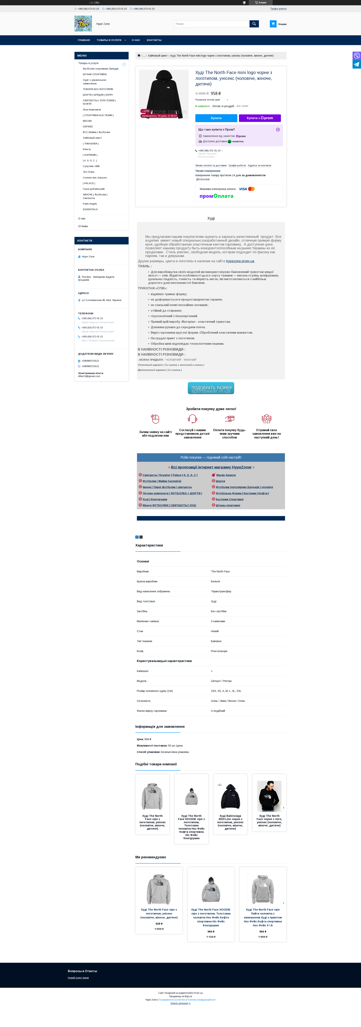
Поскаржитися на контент (172, 999)
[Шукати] (254, 23)
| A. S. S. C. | (90, 160)
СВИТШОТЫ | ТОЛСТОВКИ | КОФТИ (99, 102)
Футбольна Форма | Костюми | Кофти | (242, 493)
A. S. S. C (190, 475)
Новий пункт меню (78, 977)
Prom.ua (198, 993)
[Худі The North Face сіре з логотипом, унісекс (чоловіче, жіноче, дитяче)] (152, 793)
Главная (84, 40)
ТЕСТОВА (89, 172)
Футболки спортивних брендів (100, 68)
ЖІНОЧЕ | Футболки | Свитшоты (95, 196)
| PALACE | (89, 183)
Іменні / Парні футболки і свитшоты (167, 487)
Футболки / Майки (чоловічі (161, 481)
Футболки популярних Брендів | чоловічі (244, 487)
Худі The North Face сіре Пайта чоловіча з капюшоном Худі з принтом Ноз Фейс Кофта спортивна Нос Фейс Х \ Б (263, 917)
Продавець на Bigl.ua (180, 996)
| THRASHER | (91, 143)
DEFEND (88, 126)
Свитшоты (150, 475)
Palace (177, 475)
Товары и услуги (109, 40)
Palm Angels (90, 203)
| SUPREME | (90, 154)
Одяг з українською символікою (94, 82)
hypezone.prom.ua (240, 261)
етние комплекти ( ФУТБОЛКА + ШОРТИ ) (173, 493)
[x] (141, 537)
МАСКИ (87, 120)
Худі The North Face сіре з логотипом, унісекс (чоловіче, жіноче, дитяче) (152, 822)
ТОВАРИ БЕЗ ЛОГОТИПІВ (98, 89)
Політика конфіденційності (201, 999)
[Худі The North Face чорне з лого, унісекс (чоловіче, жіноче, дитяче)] (269, 793)
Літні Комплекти (92, 109)
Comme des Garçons (95, 177)
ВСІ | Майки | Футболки (96, 132)
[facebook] (137, 537)
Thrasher (164, 475)
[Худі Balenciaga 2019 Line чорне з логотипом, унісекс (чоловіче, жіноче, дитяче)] (230, 793)
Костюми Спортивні (229, 499)
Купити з (253, 118)
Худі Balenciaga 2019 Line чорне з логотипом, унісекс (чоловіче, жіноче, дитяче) (230, 822)
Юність (87, 149)
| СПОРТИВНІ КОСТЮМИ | (98, 115)
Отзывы (83, 226)
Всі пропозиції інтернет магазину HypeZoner (211, 467)
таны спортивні (229, 505)
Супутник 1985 (91, 166)
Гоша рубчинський (94, 188)
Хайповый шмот (158, 55)
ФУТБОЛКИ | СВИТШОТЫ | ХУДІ (174, 505)
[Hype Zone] (83, 30)
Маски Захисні (226, 475)
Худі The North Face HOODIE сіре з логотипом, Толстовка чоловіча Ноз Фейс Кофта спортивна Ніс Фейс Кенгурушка (192, 827)
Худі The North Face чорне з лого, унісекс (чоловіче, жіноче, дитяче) (270, 820)
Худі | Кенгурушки (155, 499)
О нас (136, 40)
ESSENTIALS (90, 209)
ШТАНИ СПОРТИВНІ (95, 74)
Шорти (220, 481)
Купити (216, 118)
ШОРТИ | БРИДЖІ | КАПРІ (98, 94)
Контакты (154, 40)
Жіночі (147, 505)
